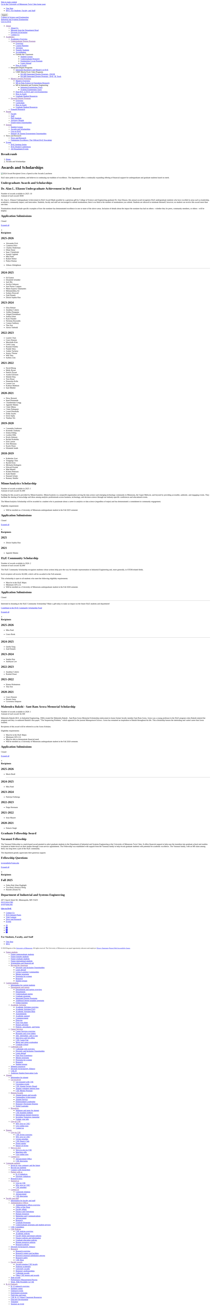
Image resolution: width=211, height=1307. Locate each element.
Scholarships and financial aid (22, 963)
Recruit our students (18, 1168)
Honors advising (22, 1025)
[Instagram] (7, 926)
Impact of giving (22, 1146)
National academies (23, 1266)
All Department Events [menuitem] (19, 149)
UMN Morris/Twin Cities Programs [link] (29, 72)
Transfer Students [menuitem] (22, 50)
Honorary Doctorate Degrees (27, 1104)
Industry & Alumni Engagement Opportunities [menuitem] (28, 134)
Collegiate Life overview (25, 1049)
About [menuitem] (8, 26)
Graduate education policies (26, 1240)
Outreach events (17, 1291)
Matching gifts (21, 1152)
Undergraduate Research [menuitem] (30, 59)
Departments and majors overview (29, 989)
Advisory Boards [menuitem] (17, 120)
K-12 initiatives (21, 1174)
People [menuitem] (8, 112)
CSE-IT (14, 1071)
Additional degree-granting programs (30, 1000)
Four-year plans (22, 1022)
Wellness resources (18, 1066)
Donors (9, 1130)
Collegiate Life (16, 1047)
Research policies (22, 1244)
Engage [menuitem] (9, 125)
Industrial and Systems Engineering (14, 19)
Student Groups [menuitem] (27, 57)
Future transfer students (20, 957)
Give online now (22, 1126)
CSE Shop (20, 1260)
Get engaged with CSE (24, 1082)
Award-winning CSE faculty (27, 1264)
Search (4, 15)
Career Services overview (25, 1031)
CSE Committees (17, 1227)
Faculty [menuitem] (13, 114)
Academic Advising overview (27, 1007)
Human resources (22, 1214)
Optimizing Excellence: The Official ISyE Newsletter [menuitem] (31, 140)
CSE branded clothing (24, 1113)
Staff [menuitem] (12, 116)
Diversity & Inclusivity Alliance (23, 1069)
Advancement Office (24, 1159)
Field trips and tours (18, 1295)
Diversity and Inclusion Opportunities (30, 968)
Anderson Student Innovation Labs (24, 1073)
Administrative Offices (19, 1203)
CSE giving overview (24, 1135)
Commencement (22, 1018)
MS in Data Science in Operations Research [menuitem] (32, 83)
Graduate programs (23, 996)
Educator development (19, 1299)
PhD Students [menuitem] (16, 118)
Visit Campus (11, 917)
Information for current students (23, 985)
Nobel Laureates (22, 1106)
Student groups (21, 981)
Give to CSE (16, 1121)
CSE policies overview (24, 1231)
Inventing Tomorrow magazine (27, 1117)
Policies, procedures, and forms (28, 1027)
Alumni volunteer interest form (27, 1088)
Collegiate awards (22, 1273)
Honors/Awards (17, 1093)
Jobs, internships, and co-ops (27, 1036)
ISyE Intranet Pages (13, 915)
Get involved (16, 1080)
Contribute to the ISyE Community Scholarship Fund (21, 608)
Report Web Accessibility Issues (119, 948)
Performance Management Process (24, 1280)
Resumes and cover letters (26, 1033)
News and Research (13, 919)
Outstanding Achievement (26, 1097)
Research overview (23, 1251)
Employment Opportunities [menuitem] (21, 123)
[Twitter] (7, 930)
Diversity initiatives (23, 1176)
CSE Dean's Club (22, 1141)
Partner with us (16, 1172)
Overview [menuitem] (19, 43)
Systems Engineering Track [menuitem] (31, 90)
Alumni (9, 1075)
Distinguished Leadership (25, 1102)
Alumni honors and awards (26, 1095)
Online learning (22, 1003)
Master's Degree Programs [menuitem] (21, 79)
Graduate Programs (23, 1223)
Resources (15, 1108)
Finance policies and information (28, 1238)
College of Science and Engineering (15, 17)
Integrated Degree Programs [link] (21, 68)
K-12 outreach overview (20, 1286)
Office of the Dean (23, 1207)
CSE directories (22, 1161)
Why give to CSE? (23, 1124)
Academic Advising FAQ (25, 1009)
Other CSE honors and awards (27, 1275)
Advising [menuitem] (19, 48)
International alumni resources (27, 1115)
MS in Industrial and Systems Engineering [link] (32, 85)
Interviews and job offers (25, 1038)
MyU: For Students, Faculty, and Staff (20, 11)
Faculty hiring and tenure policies (28, 1236)
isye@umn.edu (7, 904)
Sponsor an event (17, 1304)
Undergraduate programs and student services (33, 1225)
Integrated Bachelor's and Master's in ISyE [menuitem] (32, 70)
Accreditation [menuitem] (21, 52)
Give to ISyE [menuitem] (16, 131)
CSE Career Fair (22, 1040)
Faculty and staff (12, 1198)
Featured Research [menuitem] (18, 109)
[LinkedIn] (7, 928)
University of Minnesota (24, 948)
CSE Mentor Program (24, 1091)
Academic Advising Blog (25, 1011)
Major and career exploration (27, 1042)
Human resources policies (25, 1242)
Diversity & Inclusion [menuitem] (19, 32)
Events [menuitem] (8, 142)
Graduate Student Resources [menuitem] (26, 96)
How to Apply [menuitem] (21, 65)
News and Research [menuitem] (18, 138)
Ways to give (16, 1148)
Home (8, 159)
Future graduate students (20, 959)
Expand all (5, 225)
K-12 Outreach (11, 1284)
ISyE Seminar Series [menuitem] (19, 144)
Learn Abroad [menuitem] (26, 63)
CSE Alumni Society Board (26, 1086)
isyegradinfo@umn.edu (10, 863)
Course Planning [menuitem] (22, 46)
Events (8, 921)
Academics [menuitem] (10, 37)
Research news (16, 1179)
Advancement (21, 1194)
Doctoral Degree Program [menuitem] (21, 98)
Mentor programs (22, 974)
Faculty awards (16, 1262)
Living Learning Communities (27, 972)
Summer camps (17, 1288)
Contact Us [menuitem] (15, 35)
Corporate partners (13, 1163)
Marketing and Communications (28, 1216)
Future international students (21, 961)
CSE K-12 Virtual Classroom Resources (26, 1297)
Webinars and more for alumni (27, 1110)
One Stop (9, 8)
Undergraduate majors (24, 994)
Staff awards (15, 1277)
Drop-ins (19, 1020)
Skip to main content (9, 2)
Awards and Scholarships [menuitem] (20, 129)
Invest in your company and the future (25, 1165)
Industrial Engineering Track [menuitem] (31, 87)
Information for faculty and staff (23, 1201)
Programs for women (24, 976)
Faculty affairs (21, 1209)
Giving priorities (22, 1139)
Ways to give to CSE (24, 1150)
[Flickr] (7, 932)
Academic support (23, 1016)
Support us (15, 1181)
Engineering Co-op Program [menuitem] (31, 61)
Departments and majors (20, 987)
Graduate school (22, 1044)
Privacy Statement (103, 948)
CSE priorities (21, 1187)
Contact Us (10, 913)
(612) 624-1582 (7, 902)
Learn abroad (21, 970)
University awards (23, 1269)
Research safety (22, 1258)
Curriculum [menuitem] (20, 103)
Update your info (22, 1119)
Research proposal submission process (30, 1255)
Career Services (17, 1029)
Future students (12, 952)
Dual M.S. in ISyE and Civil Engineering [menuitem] (31, 92)
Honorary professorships (25, 1271)
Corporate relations (23, 1192)
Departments (20, 992)
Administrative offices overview (28, 1205)
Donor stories (21, 1143)
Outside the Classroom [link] (24, 54)
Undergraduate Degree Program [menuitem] (23, 41)
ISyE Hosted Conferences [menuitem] (21, 147)
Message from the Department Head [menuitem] (25, 30)
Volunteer (14, 1302)
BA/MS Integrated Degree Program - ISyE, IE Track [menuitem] (41, 76)
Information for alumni (19, 1077)
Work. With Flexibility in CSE (22, 1282)
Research (19, 979)
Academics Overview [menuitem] (19, 39)
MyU (8, 944)
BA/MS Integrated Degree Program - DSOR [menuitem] (38, 74)
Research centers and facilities (27, 1253)
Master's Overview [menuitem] (23, 81)
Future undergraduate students (22, 954)
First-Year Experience (24, 1055)
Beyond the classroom (19, 965)
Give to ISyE (6, 22)
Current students (12, 983)
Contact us (20, 1128)
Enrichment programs (19, 1293)
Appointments (21, 1014)
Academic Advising (18, 1005)
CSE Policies (16, 1229)
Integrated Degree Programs (26, 998)
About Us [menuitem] (14, 28)
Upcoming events (22, 1084)
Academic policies (23, 1234)
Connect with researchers (20, 1170)
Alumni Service (22, 1099)
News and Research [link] (13, 136)
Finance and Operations (25, 1212)
